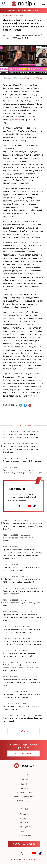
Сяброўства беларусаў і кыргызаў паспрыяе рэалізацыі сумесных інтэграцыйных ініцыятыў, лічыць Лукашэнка (21, 668)
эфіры (19, 120)
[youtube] (29, 506)
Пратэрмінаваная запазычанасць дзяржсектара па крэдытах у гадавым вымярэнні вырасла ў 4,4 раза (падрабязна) (23, 526)
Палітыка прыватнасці (24, 796)
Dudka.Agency (29, 859)
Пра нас (24, 779)
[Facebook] (25, 405)
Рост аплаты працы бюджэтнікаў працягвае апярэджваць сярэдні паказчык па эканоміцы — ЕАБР (21, 682)
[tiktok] (34, 506)
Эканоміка (33, 10)
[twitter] (19, 506)
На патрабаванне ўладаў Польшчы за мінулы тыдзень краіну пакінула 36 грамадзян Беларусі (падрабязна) (21, 449)
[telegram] (9, 506)
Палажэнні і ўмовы (24, 801)
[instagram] (24, 506)
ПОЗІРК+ (24, 784)
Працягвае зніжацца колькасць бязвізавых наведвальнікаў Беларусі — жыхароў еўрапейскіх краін (22, 617)
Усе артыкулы (24, 835)
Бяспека (24, 831)
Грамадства (24, 827)
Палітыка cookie (24, 792)
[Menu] (43, 4)
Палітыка (21, 10)
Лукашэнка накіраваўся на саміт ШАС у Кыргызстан (23, 461)
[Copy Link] (30, 405)
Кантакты (24, 788)
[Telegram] (21, 405)
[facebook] (14, 506)
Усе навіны (10, 10)
